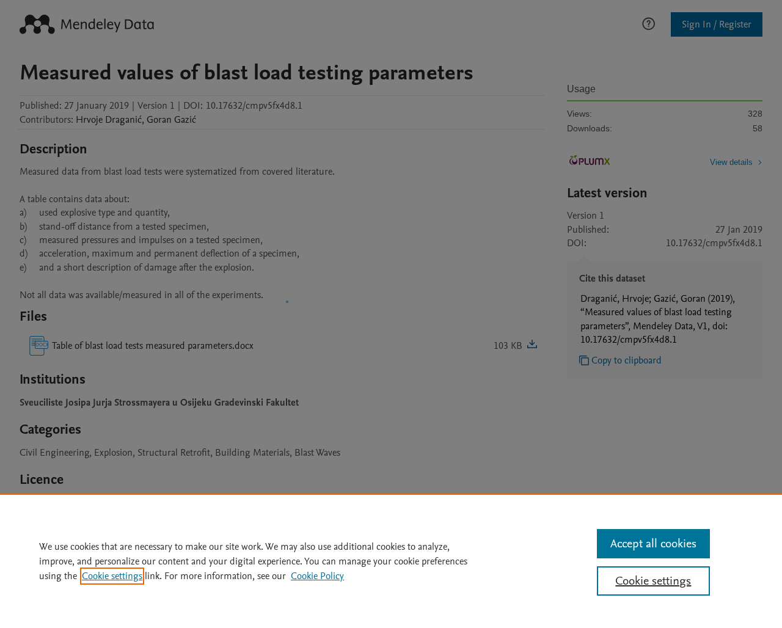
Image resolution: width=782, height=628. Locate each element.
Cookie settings (112, 576)
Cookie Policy (317, 576)
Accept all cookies (653, 544)
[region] (391, 561)
